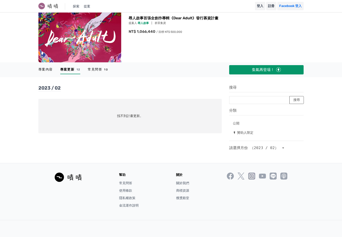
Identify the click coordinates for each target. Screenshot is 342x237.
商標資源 (182, 191)
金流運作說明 (129, 205)
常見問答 (98, 69)
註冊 (271, 6)
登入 (260, 6)
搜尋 (233, 87)
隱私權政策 (127, 198)
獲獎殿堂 (182, 198)
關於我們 (182, 183)
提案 (87, 6)
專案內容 (45, 69)
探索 (76, 6)
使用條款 (125, 191)
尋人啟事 (144, 23)
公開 (236, 123)
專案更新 (70, 69)
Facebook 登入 (290, 6)
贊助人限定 (243, 132)
